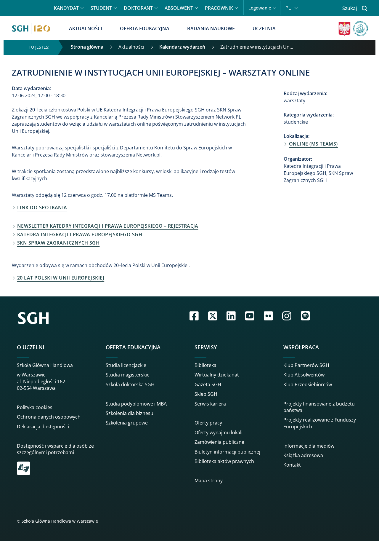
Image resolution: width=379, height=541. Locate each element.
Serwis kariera (210, 403)
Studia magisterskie (128, 374)
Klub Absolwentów (304, 374)
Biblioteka (205, 365)
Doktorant (138, 8)
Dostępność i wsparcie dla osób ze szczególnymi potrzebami (55, 449)
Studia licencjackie (126, 365)
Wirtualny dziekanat (217, 374)
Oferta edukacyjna (144, 28)
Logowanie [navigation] (259, 8)
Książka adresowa (303, 455)
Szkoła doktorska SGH (130, 384)
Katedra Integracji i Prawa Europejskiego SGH (79, 234)
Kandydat (66, 8)
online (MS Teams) (313, 144)
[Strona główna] (31, 28)
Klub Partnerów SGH (306, 365)
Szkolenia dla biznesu (129, 413)
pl (288, 8)
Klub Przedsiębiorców (307, 384)
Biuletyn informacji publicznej (227, 452)
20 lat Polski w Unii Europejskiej (60, 278)
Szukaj (349, 8)
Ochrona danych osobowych (49, 417)
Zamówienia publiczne (219, 442)
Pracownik (219, 8)
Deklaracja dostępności (43, 426)
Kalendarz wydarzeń (182, 47)
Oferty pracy (208, 422)
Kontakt (292, 465)
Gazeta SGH (208, 384)
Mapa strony (209, 480)
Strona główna (87, 47)
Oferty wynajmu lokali (219, 432)
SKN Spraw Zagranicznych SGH (58, 243)
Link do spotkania (42, 207)
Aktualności (85, 28)
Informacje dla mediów (308, 446)
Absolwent (179, 8)
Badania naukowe (211, 28)
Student (101, 8)
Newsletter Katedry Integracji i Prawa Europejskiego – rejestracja (107, 226)
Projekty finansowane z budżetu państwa (319, 407)
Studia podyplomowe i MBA (136, 403)
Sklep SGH (206, 394)
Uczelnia (264, 28)
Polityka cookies (34, 407)
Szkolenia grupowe (127, 422)
